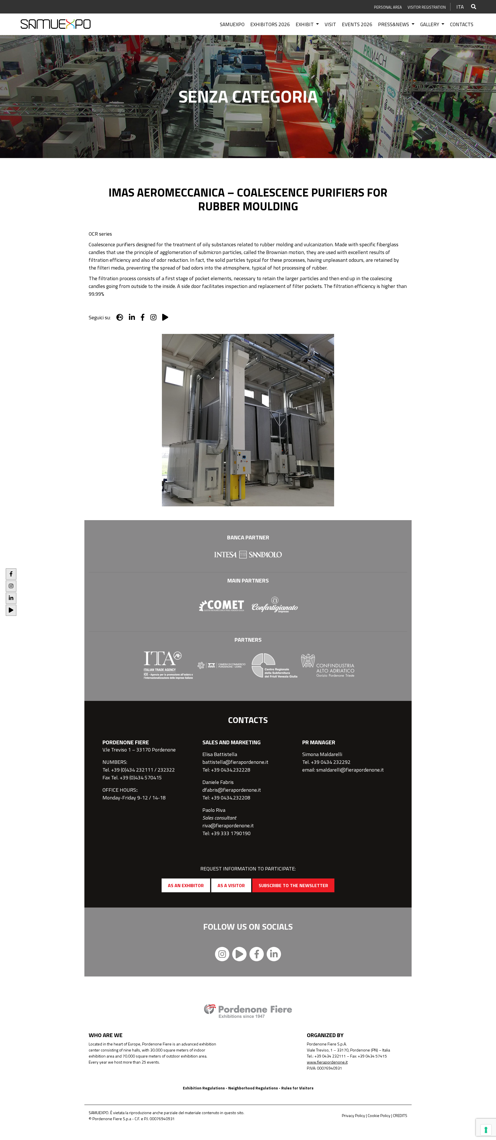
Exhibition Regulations (204, 1088)
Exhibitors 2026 (270, 24)
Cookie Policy (379, 1115)
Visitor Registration (427, 7)
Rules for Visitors (297, 1088)
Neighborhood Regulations (253, 1088)
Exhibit (305, 24)
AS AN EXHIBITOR (186, 885)
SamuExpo (232, 24)
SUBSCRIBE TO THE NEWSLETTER (293, 885)
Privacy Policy (353, 1115)
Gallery (430, 24)
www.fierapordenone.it (327, 1062)
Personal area (388, 7)
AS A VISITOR (231, 885)
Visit (330, 24)
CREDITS (400, 1115)
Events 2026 (357, 24)
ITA (460, 7)
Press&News (394, 24)
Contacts (461, 24)
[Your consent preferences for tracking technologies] (485, 1129)
